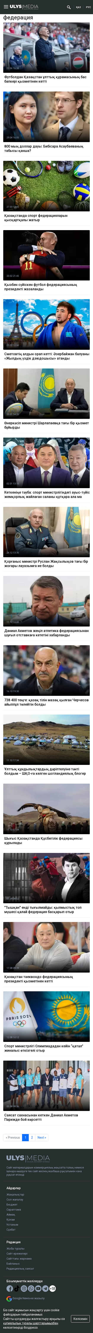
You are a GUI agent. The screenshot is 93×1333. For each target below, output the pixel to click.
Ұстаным (12, 1224)
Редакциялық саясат (20, 1268)
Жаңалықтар (15, 1194)
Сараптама (13, 1209)
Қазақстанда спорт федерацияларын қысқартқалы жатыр (35, 218)
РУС (88, 7)
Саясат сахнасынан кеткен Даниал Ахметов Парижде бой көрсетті (41, 1117)
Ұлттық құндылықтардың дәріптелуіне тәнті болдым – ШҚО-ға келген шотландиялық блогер (45, 771)
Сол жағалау (14, 1199)
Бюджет (12, 1204)
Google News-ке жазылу (29, 1298)
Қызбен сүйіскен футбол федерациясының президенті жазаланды (40, 287)
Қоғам (10, 1219)
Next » (42, 1137)
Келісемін (80, 1319)
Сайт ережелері (16, 1253)
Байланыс (13, 1263)
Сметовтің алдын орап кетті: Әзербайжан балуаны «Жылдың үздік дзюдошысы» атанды (46, 356)
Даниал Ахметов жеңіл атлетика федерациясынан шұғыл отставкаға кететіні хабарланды (46, 633)
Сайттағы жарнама (19, 1258)
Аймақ (10, 1214)
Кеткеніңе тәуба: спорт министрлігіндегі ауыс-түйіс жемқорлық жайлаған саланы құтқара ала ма (47, 494)
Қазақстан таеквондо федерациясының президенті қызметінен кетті (38, 979)
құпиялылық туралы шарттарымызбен (30, 1323)
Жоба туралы (15, 1248)
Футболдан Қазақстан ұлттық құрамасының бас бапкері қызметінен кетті (45, 79)
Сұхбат (11, 1229)
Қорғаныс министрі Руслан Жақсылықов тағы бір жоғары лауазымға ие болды (46, 563)
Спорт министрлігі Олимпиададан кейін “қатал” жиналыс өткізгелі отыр (43, 1048)
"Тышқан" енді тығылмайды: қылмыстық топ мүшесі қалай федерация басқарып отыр (43, 909)
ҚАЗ (78, 7)
